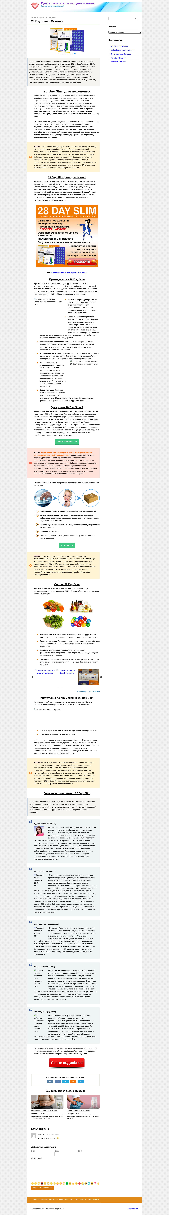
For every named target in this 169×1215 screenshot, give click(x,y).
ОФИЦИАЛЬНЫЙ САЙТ (67, 442)
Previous (33, 677)
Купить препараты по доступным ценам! (67, 3)
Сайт (80, 1151)
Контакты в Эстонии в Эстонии (87, 1199)
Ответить (43, 1141)
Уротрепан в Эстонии (119, 46)
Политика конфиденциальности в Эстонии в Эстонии (52, 1199)
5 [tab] (78, 688)
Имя (33, 1151)
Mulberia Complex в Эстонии (44, 1110)
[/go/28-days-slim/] (67, 236)
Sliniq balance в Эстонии (78, 1110)
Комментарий (36, 1158)
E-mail (56, 1151)
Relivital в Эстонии (118, 58)
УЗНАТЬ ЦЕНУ (67, 545)
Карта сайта (133, 1209)
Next (101, 677)
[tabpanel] (45, 677)
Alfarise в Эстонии (118, 62)
